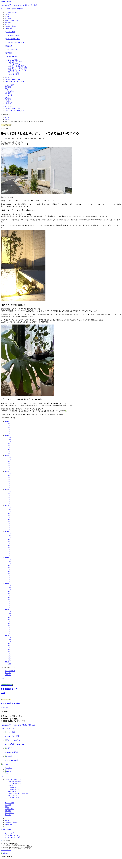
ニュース (8, 673)
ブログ (7, 119)
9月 (9, 443)
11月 (9, 439)
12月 (9, 437)
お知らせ (8, 675)
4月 (9, 427)
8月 (9, 423)
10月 (9, 441)
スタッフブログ (10, 671)
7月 (9, 425)
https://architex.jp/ (6, 850)
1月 (9, 433)
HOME (7, 117)
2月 (9, 431)
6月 (9, 449)
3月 (9, 429)
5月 (9, 451)
